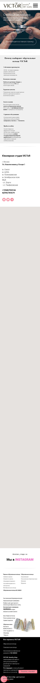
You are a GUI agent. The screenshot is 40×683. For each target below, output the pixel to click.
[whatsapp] (8, 199)
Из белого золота (7, 576)
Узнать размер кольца (9, 618)
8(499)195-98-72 (7, 628)
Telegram (6, 635)
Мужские (23, 583)
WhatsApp (6, 633)
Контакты (6, 626)
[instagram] (4, 199)
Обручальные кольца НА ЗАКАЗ (12, 590)
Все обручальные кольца (9, 587)
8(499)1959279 (8, 193)
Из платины (6, 585)
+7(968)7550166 (9, 190)
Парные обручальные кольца (11, 574)
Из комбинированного (9, 583)
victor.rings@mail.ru (8, 630)
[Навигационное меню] (35, 5)
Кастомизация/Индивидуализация (12, 598)
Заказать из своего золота (10, 611)
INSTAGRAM (24, 559)
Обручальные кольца (27, 574)
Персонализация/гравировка (11, 600)
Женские (23, 581)
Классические (24, 576)
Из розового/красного (9, 581)
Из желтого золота (8, 579)
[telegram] (12, 199)
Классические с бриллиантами (29, 579)
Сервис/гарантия (8, 620)
